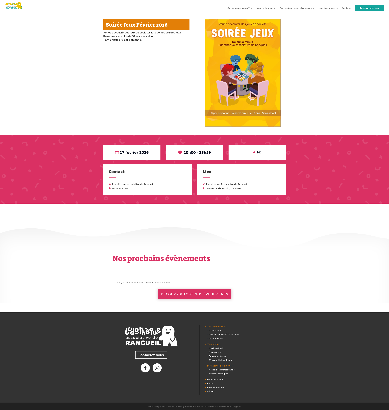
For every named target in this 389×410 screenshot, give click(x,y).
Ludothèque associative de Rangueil (132, 184)
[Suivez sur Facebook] (145, 367)
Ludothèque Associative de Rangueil (227, 184)
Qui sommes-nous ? (238, 8)
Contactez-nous (151, 355)
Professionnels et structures (296, 8)
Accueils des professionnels (221, 370)
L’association (215, 330)
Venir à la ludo (265, 8)
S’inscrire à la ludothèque (220, 360)
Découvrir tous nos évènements (194, 294)
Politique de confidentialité (205, 406)
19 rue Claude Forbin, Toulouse (223, 188)
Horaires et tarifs (216, 348)
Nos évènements (328, 8)
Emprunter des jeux (218, 356)
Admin (210, 391)
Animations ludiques (218, 374)
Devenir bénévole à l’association (224, 334)
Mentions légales (231, 406)
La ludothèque (216, 338)
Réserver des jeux (369, 8)
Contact (346, 8)
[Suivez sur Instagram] (157, 367)
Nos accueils (214, 352)
